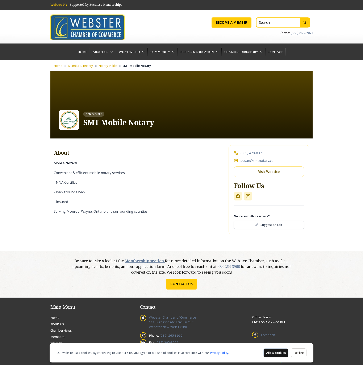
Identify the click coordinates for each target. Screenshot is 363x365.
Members (57, 337)
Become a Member (231, 22)
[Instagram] (248, 196)
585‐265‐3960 (229, 266)
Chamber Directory (241, 52)
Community (160, 52)
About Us (100, 52)
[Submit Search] (305, 22)
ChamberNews (61, 330)
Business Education (197, 52)
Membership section (145, 260)
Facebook (268, 335)
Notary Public (108, 66)
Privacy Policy (219, 353)
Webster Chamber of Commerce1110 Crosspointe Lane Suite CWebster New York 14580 (172, 322)
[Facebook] (238, 196)
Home (82, 52)
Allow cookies (276, 353)
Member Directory (80, 66)
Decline (299, 353)
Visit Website (269, 171)
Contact (275, 52)
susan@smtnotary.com (258, 160)
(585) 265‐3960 (302, 33)
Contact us (181, 284)
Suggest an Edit (271, 225)
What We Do (129, 52)
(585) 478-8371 (252, 153)
